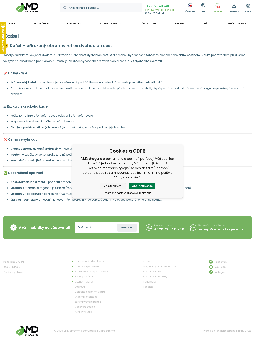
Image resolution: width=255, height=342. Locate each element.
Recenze (148, 286)
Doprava (80, 286)
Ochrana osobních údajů (90, 291)
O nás (146, 261)
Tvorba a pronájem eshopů (219, 330)
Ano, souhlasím (142, 186)
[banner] (27, 9)
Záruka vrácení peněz (88, 301)
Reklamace (150, 281)
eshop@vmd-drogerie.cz (159, 9)
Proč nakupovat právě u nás (160, 266)
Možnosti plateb (84, 281)
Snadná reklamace (86, 296)
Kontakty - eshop (153, 271)
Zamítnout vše (112, 186)
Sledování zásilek (85, 307)
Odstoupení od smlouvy (89, 261)
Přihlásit (127, 227)
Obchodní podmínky (87, 266)
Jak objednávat (84, 276)
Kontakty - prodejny (155, 276)
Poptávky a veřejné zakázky (91, 271)
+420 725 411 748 (157, 6)
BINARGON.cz (244, 330)
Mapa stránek (107, 330)
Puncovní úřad (83, 312)
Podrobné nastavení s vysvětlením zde (127, 192)
